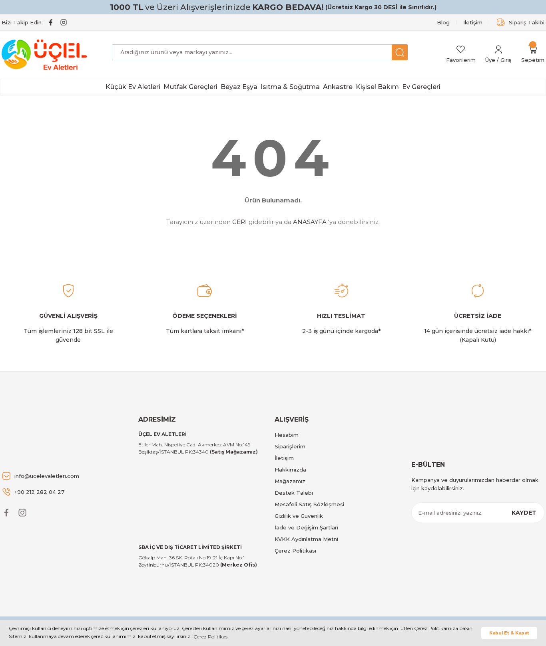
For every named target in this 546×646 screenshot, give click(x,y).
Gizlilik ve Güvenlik (299, 516)
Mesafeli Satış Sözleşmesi (309, 504)
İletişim (284, 458)
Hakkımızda (290, 469)
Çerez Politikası (295, 550)
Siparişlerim (290, 446)
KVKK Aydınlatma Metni (306, 539)
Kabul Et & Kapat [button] (509, 633)
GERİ (239, 222)
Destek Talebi (294, 492)
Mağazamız (290, 481)
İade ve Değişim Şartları (306, 527)
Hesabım (287, 435)
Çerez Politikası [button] (211, 637)
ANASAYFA (310, 222)
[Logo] (46, 54)
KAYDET (524, 512)
